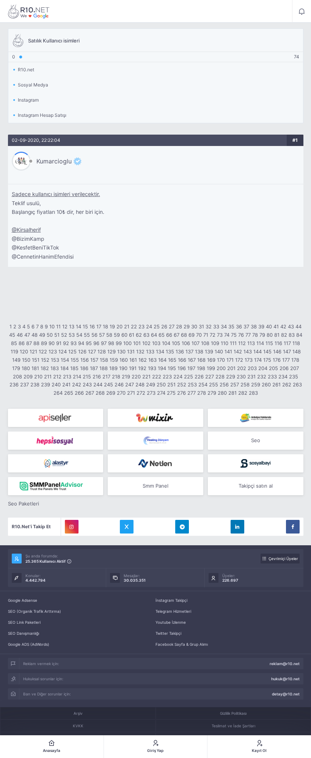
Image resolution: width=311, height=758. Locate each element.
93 (74, 343)
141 (228, 351)
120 (24, 351)
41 (276, 326)
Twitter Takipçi (168, 633)
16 (92, 326)
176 (277, 360)
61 (131, 335)
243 (87, 384)
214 (77, 377)
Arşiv (78, 713)
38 (254, 326)
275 (171, 393)
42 (283, 326)
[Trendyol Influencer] (155, 418)
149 (16, 360)
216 (97, 377)
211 (48, 377)
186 (84, 368)
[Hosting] (155, 441)
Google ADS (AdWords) (28, 644)
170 (221, 360)
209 (28, 377)
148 (296, 351)
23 (141, 326)
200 (221, 368)
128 (101, 351)
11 (58, 326)
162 (142, 360)
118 (296, 343)
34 (224, 326)
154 (65, 360)
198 (201, 368)
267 (89, 393)
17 (98, 326)
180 (26, 368)
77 (248, 335)
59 (117, 335)
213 (67, 377)
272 (141, 393)
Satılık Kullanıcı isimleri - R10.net (29, 11)
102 (146, 343)
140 (219, 351)
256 (224, 384)
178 (295, 360)
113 (251, 343)
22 (134, 326)
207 (294, 368)
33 (216, 326)
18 (105, 326)
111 (233, 343)
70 (199, 335)
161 (133, 360)
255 (213, 384)
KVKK (78, 725)
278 (201, 393)
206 (284, 368)
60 (124, 335)
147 (287, 351)
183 (54, 368)
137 (189, 351)
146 (277, 351)
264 (58, 393)
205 (273, 368)
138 (199, 351)
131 (131, 351)
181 (35, 368)
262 (286, 384)
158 (104, 360)
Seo (255, 440)
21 (126, 326)
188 (103, 368)
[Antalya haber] (255, 418)
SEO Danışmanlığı (23, 633)
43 (291, 326)
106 (186, 343)
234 (282, 377)
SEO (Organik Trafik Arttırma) (34, 611)
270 (121, 393)
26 (164, 326)
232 (261, 377)
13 (71, 326)
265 (68, 393)
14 (78, 326)
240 (56, 384)
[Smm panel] (56, 486)
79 (262, 335)
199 (211, 368)
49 (42, 335)
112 (242, 343)
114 (260, 343)
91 (58, 343)
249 (150, 384)
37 (246, 326)
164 (162, 360)
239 (45, 384)
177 (286, 360)
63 (146, 335)
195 (172, 368)
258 (245, 384)
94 (81, 343)
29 (187, 326)
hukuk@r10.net (285, 678)
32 (209, 326)
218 (116, 377)
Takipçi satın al (256, 486)
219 (126, 377)
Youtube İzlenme (171, 622)
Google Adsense (22, 600)
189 (113, 368)
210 (38, 377)
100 (127, 343)
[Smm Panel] (56, 418)
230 (241, 377)
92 (66, 343)
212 (57, 377)
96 (96, 343)
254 (202, 384)
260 (266, 384)
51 (57, 335)
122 (43, 351)
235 (293, 377)
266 (79, 393)
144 (257, 351)
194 (162, 368)
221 (146, 377)
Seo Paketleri (23, 504)
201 (231, 368)
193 (152, 368)
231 (251, 377)
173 (249, 360)
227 (209, 377)
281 (232, 393)
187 (94, 368)
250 (161, 384)
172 (239, 360)
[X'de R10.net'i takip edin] (127, 527)
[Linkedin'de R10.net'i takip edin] (237, 527)
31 (201, 326)
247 (129, 384)
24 (149, 326)
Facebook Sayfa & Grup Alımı (182, 644)
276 (181, 393)
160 (123, 360)
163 (152, 360)
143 (247, 351)
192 (142, 368)
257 (234, 384)
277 (191, 393)
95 (89, 343)
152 (45, 360)
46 (20, 335)
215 (87, 377)
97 (104, 343)
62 (139, 335)
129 (111, 351)
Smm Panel (155, 486)
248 (140, 384)
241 (66, 384)
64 (154, 335)
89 (44, 343)
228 (220, 377)
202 (241, 368)
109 (215, 343)
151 (35, 360)
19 (112, 326)
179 (16, 368)
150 (26, 360)
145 (267, 351)
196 (181, 368)
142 (238, 351)
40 (269, 326)
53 (72, 335)
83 (292, 335)
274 (161, 393)
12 (65, 326)
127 (92, 351)
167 (192, 360)
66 (169, 335)
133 (150, 351)
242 (76, 384)
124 (62, 351)
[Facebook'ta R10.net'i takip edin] (293, 527)
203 (252, 368)
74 (226, 335)
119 (14, 351)
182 (45, 368)
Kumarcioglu (54, 161)
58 (109, 335)
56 (94, 335)
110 (224, 343)
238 (34, 384)
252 (181, 384)
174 (258, 360)
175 (267, 360)
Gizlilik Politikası (233, 713)
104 (166, 343)
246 (119, 384)
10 (52, 326)
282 (242, 393)
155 (75, 360)
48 (34, 335)
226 (199, 377)
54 (79, 335)
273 (151, 393)
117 (287, 343)
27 (171, 326)
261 (276, 384)
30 (194, 326)
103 (156, 343)
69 (191, 335)
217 (106, 377)
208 (17, 377)
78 (255, 335)
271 (131, 393)
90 (52, 343)
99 (119, 343)
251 (171, 384)
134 (160, 351)
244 (97, 384)
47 (27, 335)
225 (188, 377)
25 (157, 326)
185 (74, 368)
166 (182, 360)
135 (170, 351)
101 (137, 343)
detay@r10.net (286, 694)
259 (255, 384)
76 (241, 335)
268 (100, 393)
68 (184, 335)
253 (192, 384)
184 (64, 368)
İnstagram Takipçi (171, 600)
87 (29, 343)
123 (53, 351)
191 (133, 368)
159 (114, 360)
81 (277, 335)
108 (205, 343)
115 (269, 343)
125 (72, 351)
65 (162, 335)
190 (123, 368)
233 (272, 377)
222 (156, 377)
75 (234, 335)
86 (22, 343)
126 (82, 351)
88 (36, 343)
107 (195, 343)
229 (230, 377)
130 (121, 351)
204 (262, 368)
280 (222, 393)
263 (297, 384)
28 (179, 326)
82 (284, 335)
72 (212, 335)
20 (119, 326)
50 (50, 335)
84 (299, 335)
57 (102, 335)
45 (12, 335)
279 (211, 393)
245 (108, 384)
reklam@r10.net (285, 663)
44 (298, 326)
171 (230, 360)
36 (239, 326)
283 (253, 393)
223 (167, 377)
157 (94, 360)
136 (180, 351)
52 (64, 335)
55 (87, 335)
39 (261, 326)
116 (278, 343)
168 (201, 360)
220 (136, 377)
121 (33, 351)
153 (55, 360)
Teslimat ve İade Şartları (233, 725)
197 (191, 368)
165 (172, 360)
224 (177, 377)
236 (14, 384)
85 (14, 343)
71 (205, 335)
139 (209, 351)
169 (211, 360)
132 (140, 351)
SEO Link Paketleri (24, 622)
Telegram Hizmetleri (173, 611)
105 (176, 343)
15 (85, 326)
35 (231, 326)
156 (84, 360)
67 (176, 335)
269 (110, 393)
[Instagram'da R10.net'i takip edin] (72, 527)
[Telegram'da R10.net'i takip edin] (182, 527)
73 (220, 335)
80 (270, 335)
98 (111, 343)
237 (24, 384)
